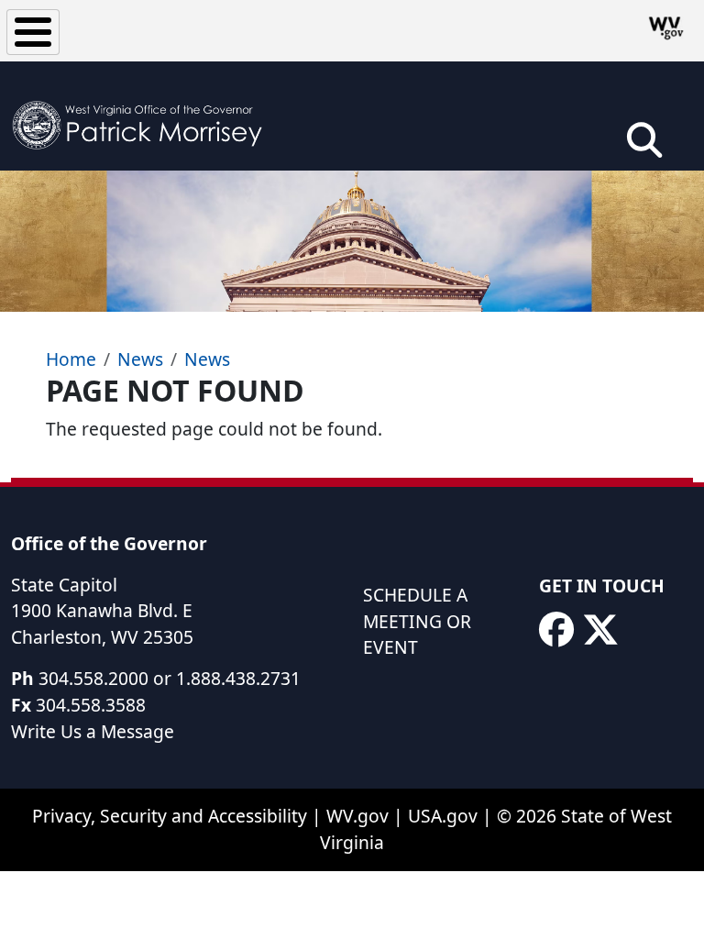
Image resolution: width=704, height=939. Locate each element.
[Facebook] (556, 630)
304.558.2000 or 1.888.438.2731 (169, 678)
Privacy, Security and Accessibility (169, 815)
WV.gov (357, 815)
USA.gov (443, 815)
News (140, 359)
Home (71, 359)
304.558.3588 (91, 704)
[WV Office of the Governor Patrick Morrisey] (143, 116)
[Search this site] (644, 146)
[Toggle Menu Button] (33, 32)
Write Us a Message (92, 731)
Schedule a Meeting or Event (417, 621)
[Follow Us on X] (600, 630)
